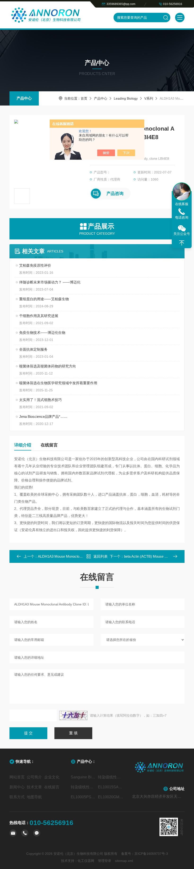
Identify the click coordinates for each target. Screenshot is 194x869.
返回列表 (100, 556)
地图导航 (34, 797)
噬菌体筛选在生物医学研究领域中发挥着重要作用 (58, 383)
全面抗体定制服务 (33, 349)
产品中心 (24, 98)
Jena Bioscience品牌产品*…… (43, 417)
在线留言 (49, 445)
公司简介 (34, 777)
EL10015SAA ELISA (110, 787)
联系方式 (17, 797)
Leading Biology (126, 98)
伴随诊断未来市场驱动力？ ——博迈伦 (49, 282)
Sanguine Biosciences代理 (83, 777)
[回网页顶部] (181, 243)
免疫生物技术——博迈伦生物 (42, 333)
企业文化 (51, 777)
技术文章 (34, 787)
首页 (84, 98)
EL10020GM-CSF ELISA (110, 797)
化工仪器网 (86, 861)
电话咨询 (181, 217)
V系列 (148, 98)
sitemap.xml (124, 861)
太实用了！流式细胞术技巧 (40, 400)
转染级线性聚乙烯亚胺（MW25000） (83, 787)
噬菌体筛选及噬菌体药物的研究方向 (47, 366)
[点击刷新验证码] (73, 715)
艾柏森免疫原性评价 (35, 265)
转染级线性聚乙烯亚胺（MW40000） (110, 777)
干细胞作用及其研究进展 (38, 316)
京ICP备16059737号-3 (151, 854)
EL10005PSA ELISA (83, 797)
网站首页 (17, 777)
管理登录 (104, 861)
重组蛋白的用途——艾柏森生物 (44, 299)
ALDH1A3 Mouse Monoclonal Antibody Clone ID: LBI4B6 (82, 556)
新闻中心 (17, 787)
